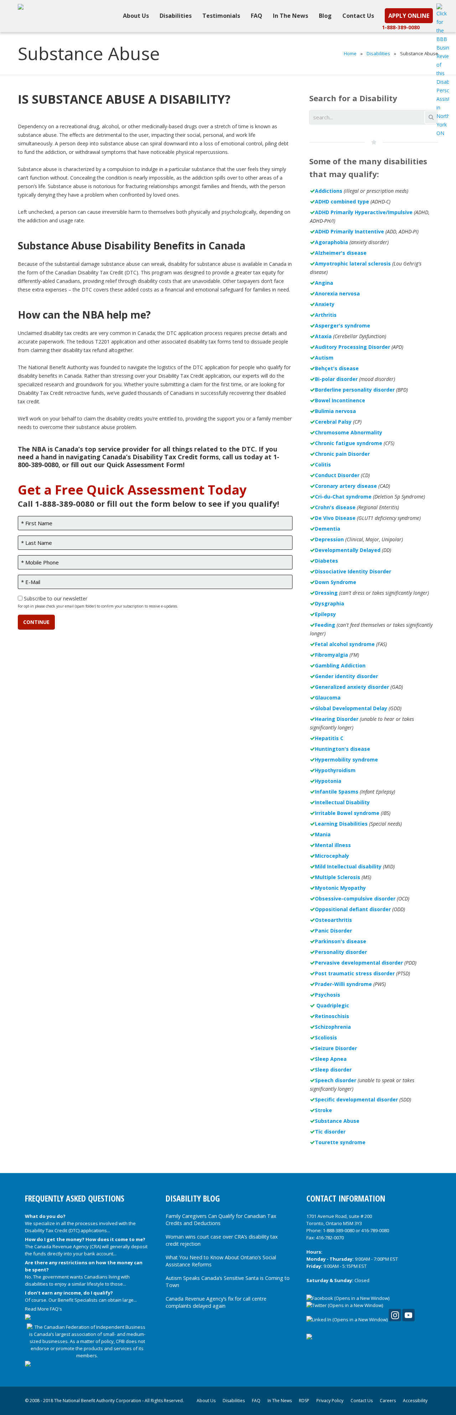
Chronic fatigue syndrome (348, 443)
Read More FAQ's (43, 1309)
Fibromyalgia (331, 654)
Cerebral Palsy (333, 421)
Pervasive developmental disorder (359, 962)
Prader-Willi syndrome (343, 984)
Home (350, 53)
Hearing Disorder (336, 719)
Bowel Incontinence (340, 400)
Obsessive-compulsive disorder (355, 898)
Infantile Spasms (336, 791)
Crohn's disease (335, 507)
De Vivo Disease (335, 518)
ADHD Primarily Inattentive (349, 231)
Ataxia (323, 336)
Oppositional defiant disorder (353, 909)
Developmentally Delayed (347, 550)
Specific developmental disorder (356, 1099)
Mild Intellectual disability (348, 866)
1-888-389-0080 (401, 27)
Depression (329, 539)
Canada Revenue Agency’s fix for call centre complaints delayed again (216, 1302)
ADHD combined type (342, 201)
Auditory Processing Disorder (352, 347)
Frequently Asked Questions (74, 1198)
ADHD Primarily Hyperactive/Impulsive (364, 212)
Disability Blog (193, 1198)
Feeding (325, 624)
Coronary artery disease (346, 485)
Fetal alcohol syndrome (345, 644)
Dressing (326, 592)
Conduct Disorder (337, 475)
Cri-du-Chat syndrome (343, 496)
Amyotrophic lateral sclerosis (353, 263)
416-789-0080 (375, 1230)
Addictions (328, 190)
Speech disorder (335, 1080)
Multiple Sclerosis (337, 877)
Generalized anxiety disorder (352, 686)
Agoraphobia (331, 242)
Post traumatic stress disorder (355, 973)
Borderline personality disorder (355, 389)
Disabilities (378, 53)
